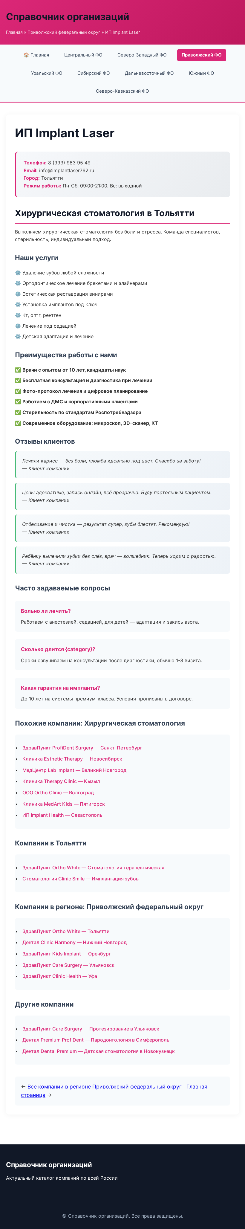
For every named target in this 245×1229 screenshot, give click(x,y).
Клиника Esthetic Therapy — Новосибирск (72, 759)
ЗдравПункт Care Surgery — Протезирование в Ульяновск (90, 1029)
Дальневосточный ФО (149, 73)
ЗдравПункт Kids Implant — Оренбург (66, 954)
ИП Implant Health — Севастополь (62, 815)
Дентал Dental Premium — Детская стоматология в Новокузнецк (98, 1051)
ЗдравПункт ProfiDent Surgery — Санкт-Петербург (82, 748)
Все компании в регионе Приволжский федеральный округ (104, 1086)
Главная (14, 32)
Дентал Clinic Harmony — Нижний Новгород (74, 942)
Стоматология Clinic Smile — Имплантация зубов (80, 879)
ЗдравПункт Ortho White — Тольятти (66, 931)
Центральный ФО (83, 55)
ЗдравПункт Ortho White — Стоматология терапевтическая (93, 868)
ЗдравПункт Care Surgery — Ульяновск (68, 965)
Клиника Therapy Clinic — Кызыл (61, 781)
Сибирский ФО (93, 73)
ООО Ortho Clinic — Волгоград (58, 793)
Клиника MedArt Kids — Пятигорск (63, 804)
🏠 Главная (36, 55)
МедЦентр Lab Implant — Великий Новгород (74, 770)
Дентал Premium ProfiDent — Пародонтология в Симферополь (95, 1040)
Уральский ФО (46, 73)
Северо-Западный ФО (142, 55)
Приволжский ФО (202, 55)
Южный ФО (201, 73)
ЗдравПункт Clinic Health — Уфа (59, 976)
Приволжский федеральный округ (63, 32)
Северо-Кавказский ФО (122, 91)
